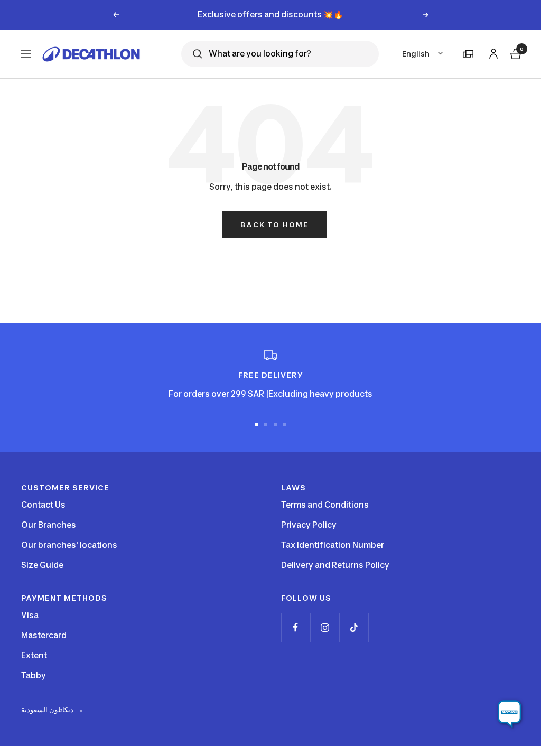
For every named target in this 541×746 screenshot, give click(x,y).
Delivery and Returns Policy (335, 565)
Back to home (274, 224)
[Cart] (514, 53)
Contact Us (43, 505)
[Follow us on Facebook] (295, 627)
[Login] (492, 52)
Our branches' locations (69, 545)
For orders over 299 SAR (217, 394)
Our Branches (48, 525)
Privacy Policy (309, 525)
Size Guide (42, 565)
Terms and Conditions (325, 505)
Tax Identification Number (332, 545)
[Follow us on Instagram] (324, 627)
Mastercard (44, 635)
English (416, 53)
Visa (30, 615)
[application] (509, 714)
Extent (34, 655)
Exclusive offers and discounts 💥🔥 (270, 15)
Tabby (33, 675)
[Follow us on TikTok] (353, 627)
